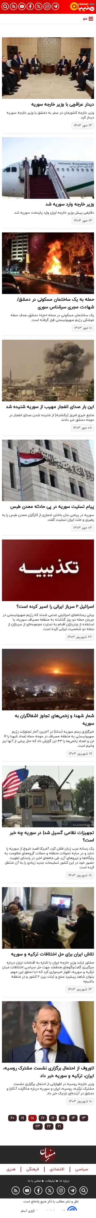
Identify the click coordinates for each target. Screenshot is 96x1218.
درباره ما (64, 1181)
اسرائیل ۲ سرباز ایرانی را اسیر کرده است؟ (55, 607)
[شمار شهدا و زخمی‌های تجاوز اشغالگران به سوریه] (48, 679)
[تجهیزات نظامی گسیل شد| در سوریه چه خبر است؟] (48, 796)
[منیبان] (82, 7)
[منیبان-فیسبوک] (30, 6)
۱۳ (84, 1118)
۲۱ (59, 1126)
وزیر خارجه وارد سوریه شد (70, 204)
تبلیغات (50, 1181)
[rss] (13, 6)
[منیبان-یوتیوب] (22, 6)
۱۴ (73, 1118)
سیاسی (82, 1169)
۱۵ (63, 1118)
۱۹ (22, 1118)
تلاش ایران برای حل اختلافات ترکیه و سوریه (52, 954)
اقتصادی (58, 1169)
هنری (12, 1169)
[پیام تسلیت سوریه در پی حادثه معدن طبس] (48, 470)
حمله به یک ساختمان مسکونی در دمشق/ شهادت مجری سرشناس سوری (55, 303)
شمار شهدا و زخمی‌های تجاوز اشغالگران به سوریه (54, 720)
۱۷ (43, 1118)
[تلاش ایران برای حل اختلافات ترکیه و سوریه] (48, 918)
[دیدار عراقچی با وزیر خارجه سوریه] (48, 68)
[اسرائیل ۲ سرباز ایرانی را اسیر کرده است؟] (48, 570)
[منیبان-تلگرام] (55, 6)
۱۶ (52, 1118)
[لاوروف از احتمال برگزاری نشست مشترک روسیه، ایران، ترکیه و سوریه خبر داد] (48, 1032)
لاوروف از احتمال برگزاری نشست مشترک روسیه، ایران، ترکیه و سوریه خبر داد (48, 1072)
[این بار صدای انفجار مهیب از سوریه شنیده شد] (48, 370)
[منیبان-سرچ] (84, 1190)
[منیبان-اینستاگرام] (47, 6)
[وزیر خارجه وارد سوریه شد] (48, 168)
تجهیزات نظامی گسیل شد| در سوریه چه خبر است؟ (52, 837)
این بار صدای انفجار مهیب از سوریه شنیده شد (50, 407)
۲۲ (49, 1126)
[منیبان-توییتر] (38, 6)
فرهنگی (33, 1169)
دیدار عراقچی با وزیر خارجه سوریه (62, 104)
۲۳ (37, 1126)
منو (85, 18)
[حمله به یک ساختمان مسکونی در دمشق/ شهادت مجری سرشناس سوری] (48, 263)
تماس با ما (34, 1181)
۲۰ (12, 1118)
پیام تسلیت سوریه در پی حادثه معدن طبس (52, 507)
